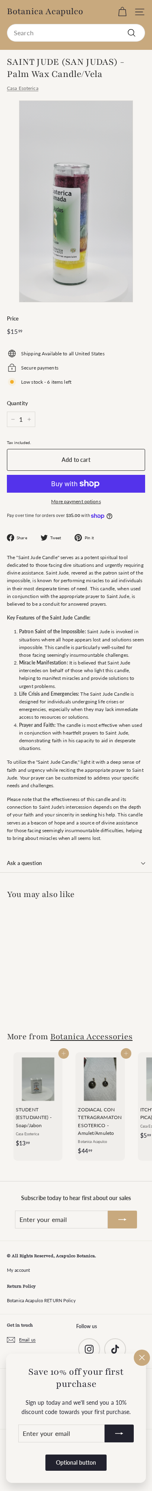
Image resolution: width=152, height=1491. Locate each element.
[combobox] (76, 33)
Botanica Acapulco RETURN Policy (41, 1300)
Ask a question (24, 863)
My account (18, 1270)
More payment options (76, 501)
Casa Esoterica (23, 88)
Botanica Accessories (91, 1036)
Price (13, 318)
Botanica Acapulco (45, 11)
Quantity (17, 403)
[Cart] (122, 12)
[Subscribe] (119, 1434)
